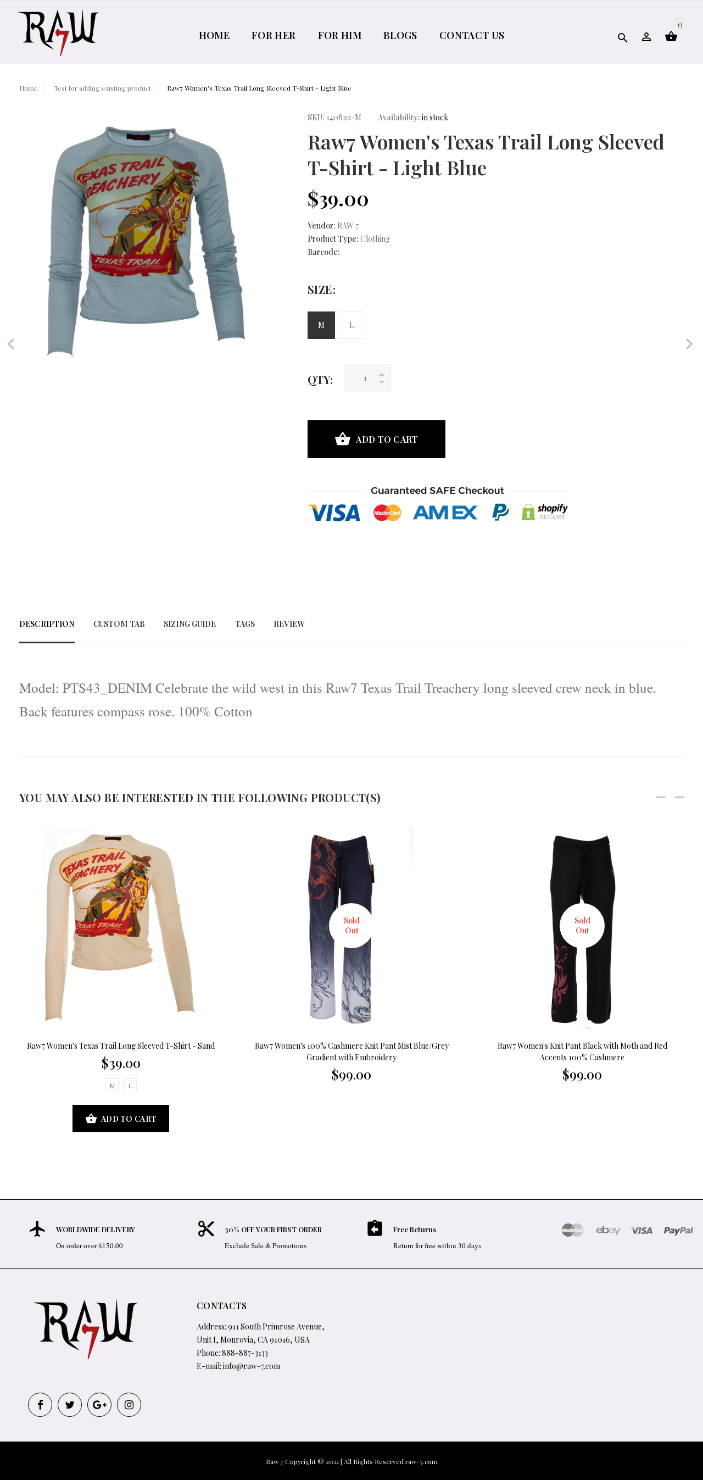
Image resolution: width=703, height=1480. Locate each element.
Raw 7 (274, 1461)
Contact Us (472, 35)
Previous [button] (660, 797)
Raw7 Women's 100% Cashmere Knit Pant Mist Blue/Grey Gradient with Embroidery (352, 1051)
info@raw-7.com (251, 1366)
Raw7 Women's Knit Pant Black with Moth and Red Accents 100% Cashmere (582, 1051)
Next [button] (679, 797)
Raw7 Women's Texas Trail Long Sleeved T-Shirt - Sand (121, 1046)
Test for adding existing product (102, 88)
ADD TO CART (387, 439)
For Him (340, 35)
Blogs (400, 35)
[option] (120, 980)
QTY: (320, 379)
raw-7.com (421, 1461)
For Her (274, 35)
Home (214, 35)
